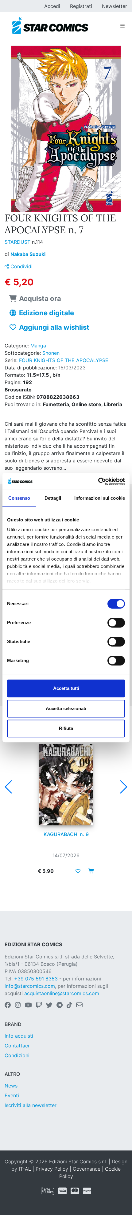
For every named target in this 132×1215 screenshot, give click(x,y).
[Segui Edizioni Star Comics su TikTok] (69, 1005)
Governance (86, 1169)
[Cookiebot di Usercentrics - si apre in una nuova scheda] (98, 481)
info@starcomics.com (30, 986)
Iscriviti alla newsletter (30, 1105)
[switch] (116, 623)
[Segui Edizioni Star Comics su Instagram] (18, 1005)
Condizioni (17, 1055)
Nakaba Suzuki (27, 254)
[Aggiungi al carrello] (89, 871)
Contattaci (17, 1046)
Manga (38, 346)
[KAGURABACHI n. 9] (66, 784)
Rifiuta (66, 728)
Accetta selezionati (66, 708)
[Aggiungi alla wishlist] (78, 871)
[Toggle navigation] (122, 26)
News (11, 1086)
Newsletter (114, 6)
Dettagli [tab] (53, 498)
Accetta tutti (66, 688)
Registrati (81, 6)
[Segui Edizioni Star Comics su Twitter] (49, 1005)
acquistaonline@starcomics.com (61, 993)
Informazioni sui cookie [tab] (99, 498)
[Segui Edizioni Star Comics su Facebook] (8, 1005)
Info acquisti (19, 1036)
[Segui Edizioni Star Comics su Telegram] (59, 1005)
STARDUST (18, 242)
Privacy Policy (52, 1169)
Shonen (51, 353)
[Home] (50, 25)
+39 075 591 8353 (36, 979)
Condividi (21, 266)
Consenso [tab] (19, 498)
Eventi (12, 1095)
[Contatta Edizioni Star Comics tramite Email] (79, 1005)
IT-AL (25, 1169)
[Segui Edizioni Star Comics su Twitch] (39, 1005)
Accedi (52, 6)
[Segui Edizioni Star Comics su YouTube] (28, 1005)
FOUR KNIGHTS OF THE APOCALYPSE (63, 360)
